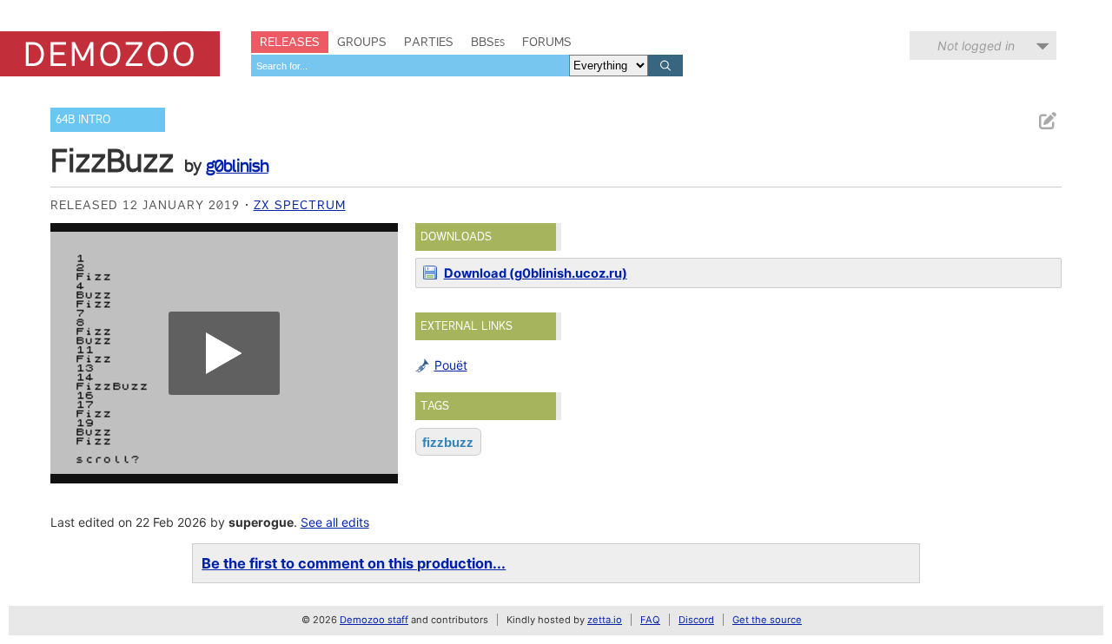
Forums (547, 41)
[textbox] (410, 65)
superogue (261, 522)
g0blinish (237, 165)
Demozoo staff (374, 620)
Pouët (450, 365)
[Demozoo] (110, 53)
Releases (290, 41)
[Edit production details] (1047, 121)
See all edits (335, 522)
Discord (696, 620)
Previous (72, 353)
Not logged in (976, 45)
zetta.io (604, 620)
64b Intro (83, 119)
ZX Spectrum (300, 205)
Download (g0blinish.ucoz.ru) (535, 273)
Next (376, 353)
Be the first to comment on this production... (354, 563)
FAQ (650, 620)
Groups (362, 41)
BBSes (488, 41)
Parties (428, 41)
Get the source (767, 620)
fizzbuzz (447, 442)
